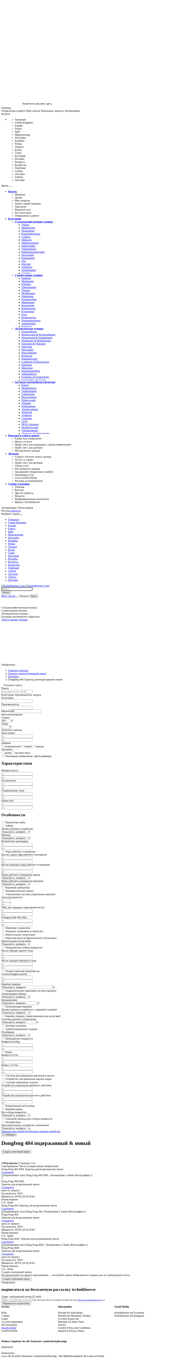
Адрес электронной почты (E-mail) (21, 1296)
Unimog (26, 236)
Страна (5, 717)
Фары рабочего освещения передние (22, 881)
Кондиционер (9, 1000)
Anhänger (27, 415)
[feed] (86, 1224)
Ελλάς (18, 149)
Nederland (20, 168)
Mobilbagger (28, 293)
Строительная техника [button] (14, 610)
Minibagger (28, 281)
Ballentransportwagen (33, 252)
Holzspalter (28, 349)
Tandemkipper (29, 391)
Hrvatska (19, 158)
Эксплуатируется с (12, 897)
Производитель (10, 704)
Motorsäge (27, 368)
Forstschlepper (29, 331)
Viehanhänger (29, 249)
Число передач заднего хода (17, 950)
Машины (9, 1134)
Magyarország (22, 134)
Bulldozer (27, 326)
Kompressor (28, 311)
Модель (5, 711)
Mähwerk (27, 239)
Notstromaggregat (31, 320)
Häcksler (26, 264)
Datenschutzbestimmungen (89, 1300)
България (20, 155)
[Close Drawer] (10, 186)
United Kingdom (24, 122)
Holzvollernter (29, 352)
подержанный (13, 746)
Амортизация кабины (13, 993)
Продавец (7, 749)
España (19, 125)
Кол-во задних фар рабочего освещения (24, 854)
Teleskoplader (29, 287)
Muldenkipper (29, 388)
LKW (25, 421)
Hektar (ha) (7, 800)
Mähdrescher (28, 227)
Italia (17, 131)
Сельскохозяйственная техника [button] (19, 607)
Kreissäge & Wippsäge (34, 343)
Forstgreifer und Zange (34, 380)
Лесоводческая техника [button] (14, 613)
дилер (8, 752)
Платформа (7, 1032)
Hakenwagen (29, 400)
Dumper (26, 290)
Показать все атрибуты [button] (14, 1131)
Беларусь (20, 161)
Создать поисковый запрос (16, 1151)
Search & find (8, 1327)
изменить (15, 510)
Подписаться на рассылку (16, 1303)
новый (28, 746)
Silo (24, 261)
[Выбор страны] (21, 514)
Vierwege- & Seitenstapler (35, 433)
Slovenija (20, 180)
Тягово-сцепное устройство (17, 828)
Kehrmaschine (29, 299)
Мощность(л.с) (9, 770)
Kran (24, 314)
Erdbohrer (27, 267)
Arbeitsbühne (29, 323)
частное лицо (22, 752)
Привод (5, 835)
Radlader (26, 278)
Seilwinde (27, 346)
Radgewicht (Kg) (10, 1041)
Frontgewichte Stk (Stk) (14, 917)
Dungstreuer (28, 230)
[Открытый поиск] (17, 596)
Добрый (6, 743)
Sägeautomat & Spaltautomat (37, 337)
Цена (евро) (8, 733)
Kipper (25, 385)
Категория (7, 697)
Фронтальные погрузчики (16, 941)
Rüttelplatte (28, 296)
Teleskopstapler (30, 430)
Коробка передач (10, 984)
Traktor (25, 224)
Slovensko (20, 137)
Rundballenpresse (31, 233)
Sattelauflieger (29, 374)
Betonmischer (29, 317)
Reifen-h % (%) (9, 1055)
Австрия (20, 174)
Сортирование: (10, 1166)
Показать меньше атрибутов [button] (44, 1131)
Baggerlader (28, 305)
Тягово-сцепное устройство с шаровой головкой (29, 1009)
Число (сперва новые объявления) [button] (38, 1166)
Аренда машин (9, 619)
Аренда (39, 746)
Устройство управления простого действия (26, 1095)
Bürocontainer (29, 397)
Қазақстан (20, 165)
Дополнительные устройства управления (25, 1125)
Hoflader (26, 284)
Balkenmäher (29, 246)
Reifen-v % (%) (9, 1065)
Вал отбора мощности (14, 1112)
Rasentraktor (28, 258)
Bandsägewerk (29, 358)
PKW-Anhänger (30, 424)
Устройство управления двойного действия (26, 1085)
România (19, 140)
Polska (18, 143)
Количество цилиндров (14, 841)
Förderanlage (28, 406)
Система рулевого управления (18, 1019)
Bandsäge (27, 364)
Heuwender (28, 255)
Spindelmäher (29, 270)
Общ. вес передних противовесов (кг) (23, 907)
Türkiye (19, 177)
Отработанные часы (12, 790)
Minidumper (28, 302)
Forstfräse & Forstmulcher (35, 377)
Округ (5, 723)
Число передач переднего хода (18, 960)
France (18, 128)
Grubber (26, 273)
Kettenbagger (29, 308)
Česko (18, 152)
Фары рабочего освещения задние (20, 874)
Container (27, 418)
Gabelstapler (28, 394)
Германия (20, 119)
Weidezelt (27, 412)
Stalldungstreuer (30, 242)
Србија (19, 171)
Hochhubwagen (30, 427)
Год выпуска (8, 780)
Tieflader (26, 403)
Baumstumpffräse (31, 371)
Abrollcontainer (30, 409)
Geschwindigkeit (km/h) (14, 974)
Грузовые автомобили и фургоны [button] (20, 616)
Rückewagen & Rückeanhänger (38, 334)
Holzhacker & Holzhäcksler (36, 340)
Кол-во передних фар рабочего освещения (25, 864)
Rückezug (27, 355)
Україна (19, 146)
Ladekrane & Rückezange (35, 361)
